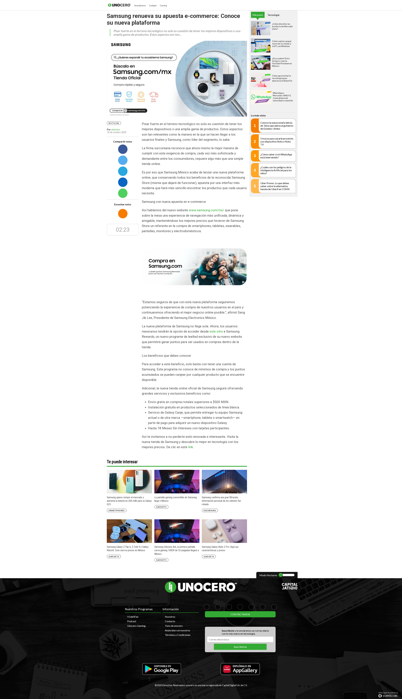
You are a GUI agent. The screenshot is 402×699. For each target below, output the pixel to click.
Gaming (163, 5)
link (190, 447)
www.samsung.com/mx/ (206, 210)
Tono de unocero (174, 625)
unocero (115, 129)
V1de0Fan (132, 616)
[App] (161, 669)
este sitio (216, 331)
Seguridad (210, 510)
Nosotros (170, 616)
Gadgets (153, 5)
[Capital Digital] (290, 588)
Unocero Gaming (136, 625)
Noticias (114, 123)
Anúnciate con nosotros (177, 630)
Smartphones (140, 5)
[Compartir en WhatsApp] (123, 193)
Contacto (170, 621)
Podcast (131, 621)
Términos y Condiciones (177, 634)
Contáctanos (240, 614)
